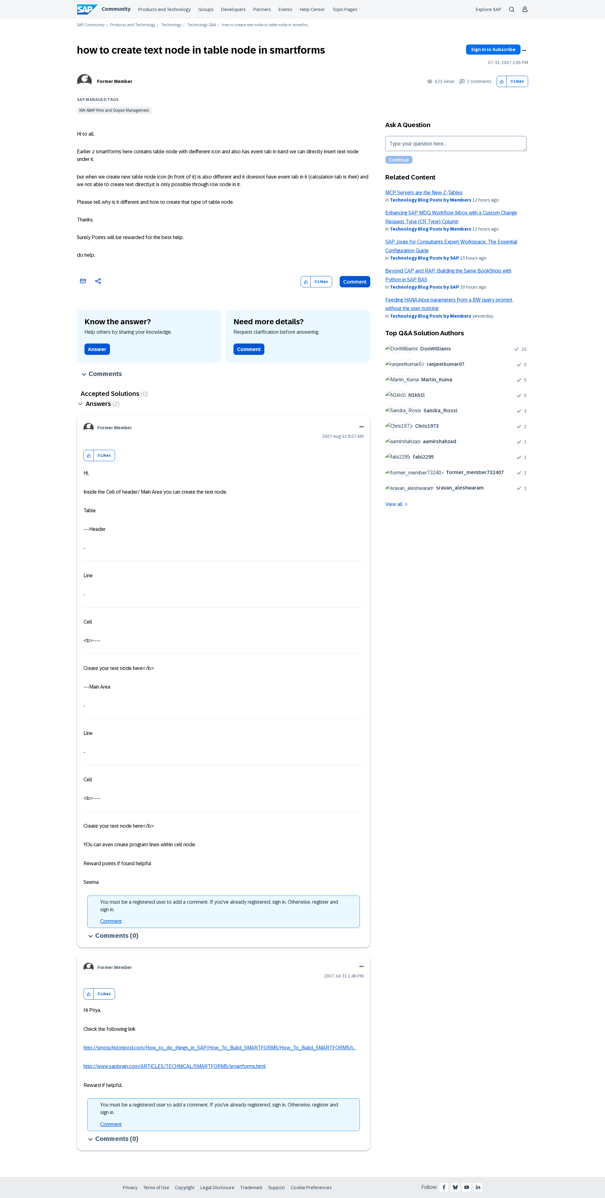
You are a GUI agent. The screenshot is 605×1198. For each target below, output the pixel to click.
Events (285, 9)
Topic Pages (344, 9)
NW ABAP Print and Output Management (114, 110)
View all (393, 504)
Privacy (130, 1187)
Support (276, 1187)
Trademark (251, 1187)
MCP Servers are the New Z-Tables (424, 192)
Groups (206, 9)
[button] (502, 81)
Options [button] (524, 50)
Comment (355, 282)
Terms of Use (156, 1187)
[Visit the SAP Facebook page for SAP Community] (444, 1187)
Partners (262, 9)
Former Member (114, 81)
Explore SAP (488, 9)
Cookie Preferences (311, 1187)
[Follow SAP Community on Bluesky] (455, 1187)
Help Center (312, 9)
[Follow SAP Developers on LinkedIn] (478, 1187)
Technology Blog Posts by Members (430, 200)
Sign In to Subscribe (493, 49)
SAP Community (91, 25)
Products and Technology (164, 9)
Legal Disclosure (217, 1187)
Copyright (185, 1187)
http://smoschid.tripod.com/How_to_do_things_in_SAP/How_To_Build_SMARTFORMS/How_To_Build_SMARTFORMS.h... (220, 1047)
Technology (171, 25)
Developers (233, 9)
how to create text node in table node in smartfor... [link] (265, 25)
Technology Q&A (201, 25)
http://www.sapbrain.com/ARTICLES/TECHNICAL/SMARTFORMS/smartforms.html (175, 1066)
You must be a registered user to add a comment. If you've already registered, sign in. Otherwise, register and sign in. (219, 905)
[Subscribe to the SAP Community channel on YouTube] (466, 1187)
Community (115, 9)
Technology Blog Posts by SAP (424, 258)
